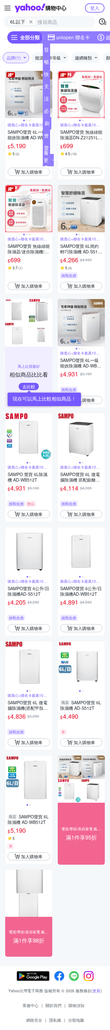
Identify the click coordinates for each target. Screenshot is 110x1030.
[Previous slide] (9, 94)
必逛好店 (46, 112)
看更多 (46, 160)
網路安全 (34, 1020)
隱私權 (55, 1020)
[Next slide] (101, 94)
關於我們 (53, 1005)
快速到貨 (46, 75)
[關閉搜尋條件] (31, 22)
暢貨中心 (46, 63)
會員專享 (46, 137)
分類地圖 (76, 1020)
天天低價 (46, 88)
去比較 (28, 386)
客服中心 (30, 1005)
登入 (94, 8)
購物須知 (76, 1005)
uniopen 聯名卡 (73, 37)
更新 (97, 990)
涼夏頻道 (46, 100)
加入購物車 (31, 172)
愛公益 (46, 149)
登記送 (46, 51)
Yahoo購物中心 (40, 8)
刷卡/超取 (47, 124)
